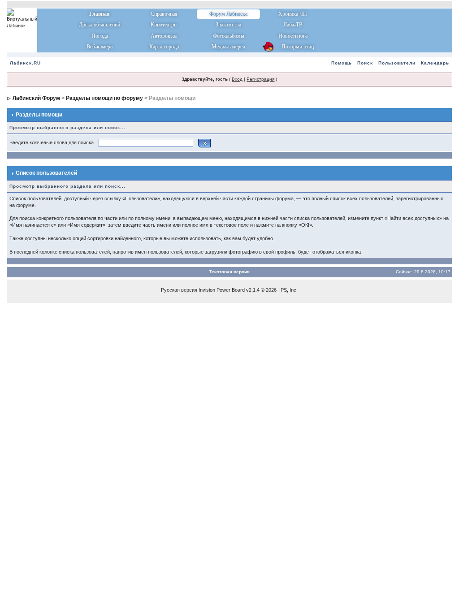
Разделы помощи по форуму (104, 98)
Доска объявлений (99, 25)
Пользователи (397, 62)
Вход (237, 79)
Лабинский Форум (36, 98)
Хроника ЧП (292, 14)
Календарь (435, 62)
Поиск (365, 62)
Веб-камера (100, 46)
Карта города (164, 46)
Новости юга (292, 36)
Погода (99, 36)
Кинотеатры (164, 25)
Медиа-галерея (228, 46)
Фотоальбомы (228, 36)
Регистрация (260, 79)
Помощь (341, 62)
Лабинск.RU (25, 62)
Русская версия (179, 290)
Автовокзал (164, 36)
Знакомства (228, 25)
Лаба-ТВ (293, 25)
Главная (99, 14)
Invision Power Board (222, 290)
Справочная (164, 14)
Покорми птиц (293, 46)
